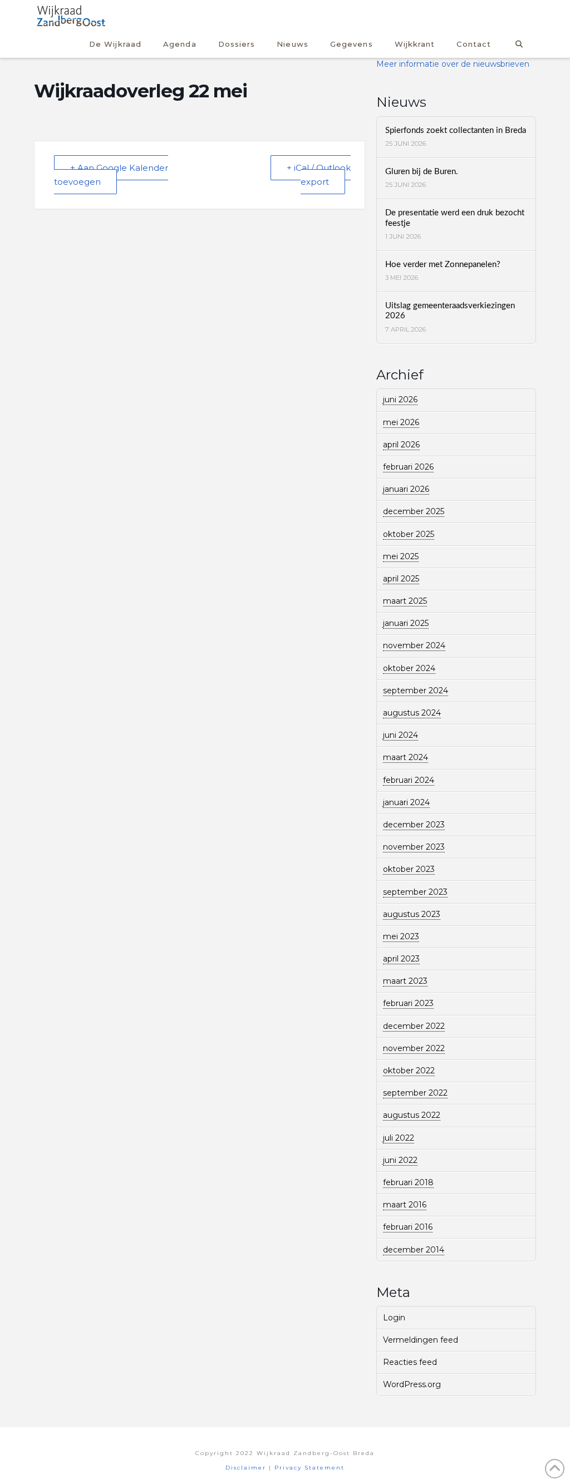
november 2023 (414, 847)
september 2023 (415, 892)
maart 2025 (405, 601)
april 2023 (401, 959)
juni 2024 (400, 735)
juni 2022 (400, 1160)
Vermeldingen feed (420, 1340)
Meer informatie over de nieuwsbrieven (452, 64)
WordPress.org (412, 1384)
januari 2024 (406, 802)
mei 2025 (401, 556)
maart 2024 (405, 757)
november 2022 (414, 1048)
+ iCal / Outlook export (319, 175)
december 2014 (413, 1250)
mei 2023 (401, 936)
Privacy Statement (309, 1467)
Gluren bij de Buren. (421, 171)
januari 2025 (406, 623)
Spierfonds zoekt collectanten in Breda (455, 130)
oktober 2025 (408, 534)
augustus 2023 (411, 914)
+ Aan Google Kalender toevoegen (111, 175)
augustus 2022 (411, 1115)
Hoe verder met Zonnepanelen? (442, 264)
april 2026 (401, 445)
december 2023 (414, 825)
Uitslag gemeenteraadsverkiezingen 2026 (450, 311)
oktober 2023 (409, 869)
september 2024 (415, 691)
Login (394, 1318)
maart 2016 (404, 1205)
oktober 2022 (409, 1071)
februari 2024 (408, 780)
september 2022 (415, 1093)
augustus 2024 (412, 713)
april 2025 (401, 579)
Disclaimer (245, 1467)
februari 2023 (408, 1003)
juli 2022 (398, 1138)
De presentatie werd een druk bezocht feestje (454, 218)
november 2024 (414, 645)
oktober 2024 (409, 668)
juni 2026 (400, 400)
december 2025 (413, 511)
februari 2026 (408, 467)
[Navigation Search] (518, 42)
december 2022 (414, 1026)
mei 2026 (401, 422)
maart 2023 (405, 981)
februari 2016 (408, 1227)
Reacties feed (410, 1362)
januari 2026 (406, 489)
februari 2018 (408, 1182)
